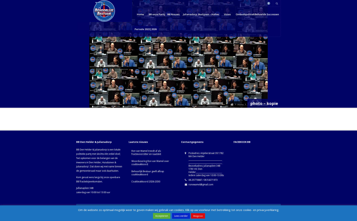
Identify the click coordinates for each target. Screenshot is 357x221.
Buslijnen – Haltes (208, 14)
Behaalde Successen (267, 14)
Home (140, 14)
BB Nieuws (173, 14)
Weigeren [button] (198, 215)
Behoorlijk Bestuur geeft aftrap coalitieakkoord (147, 173)
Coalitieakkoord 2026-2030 (145, 181)
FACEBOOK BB (242, 142)
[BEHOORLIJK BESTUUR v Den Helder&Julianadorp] (232, 104)
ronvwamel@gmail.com (201, 184)
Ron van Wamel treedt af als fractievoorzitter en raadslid (146, 152)
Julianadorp (190, 14)
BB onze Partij (157, 14)
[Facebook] (268, 3)
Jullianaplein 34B (85, 188)
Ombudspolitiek (245, 14)
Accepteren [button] (161, 215)
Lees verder (181, 215)
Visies (227, 14)
